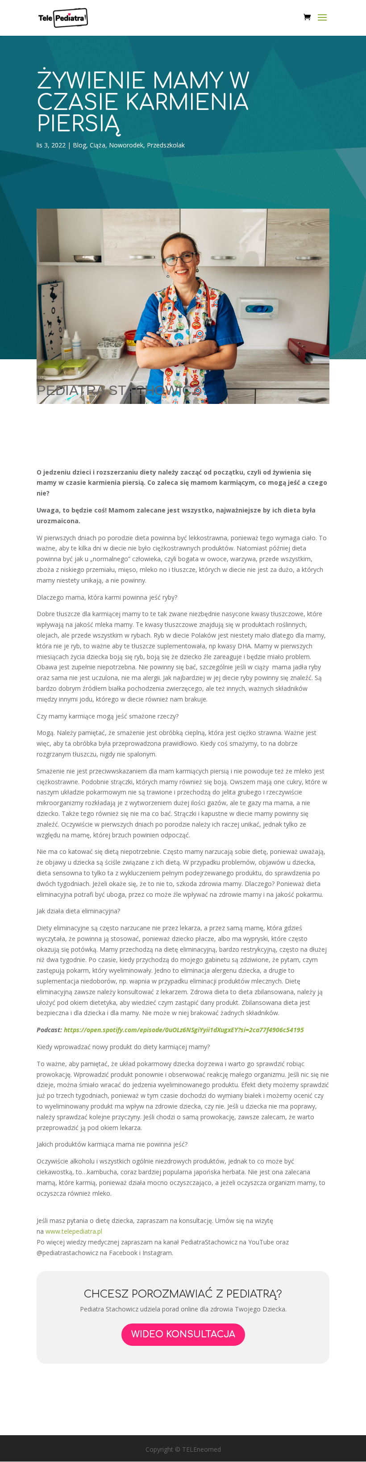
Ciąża (97, 145)
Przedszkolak (166, 145)
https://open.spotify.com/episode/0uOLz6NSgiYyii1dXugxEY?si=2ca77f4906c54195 (184, 1029)
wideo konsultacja (183, 1334)
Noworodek (126, 145)
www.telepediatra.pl (74, 1231)
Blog (79, 145)
